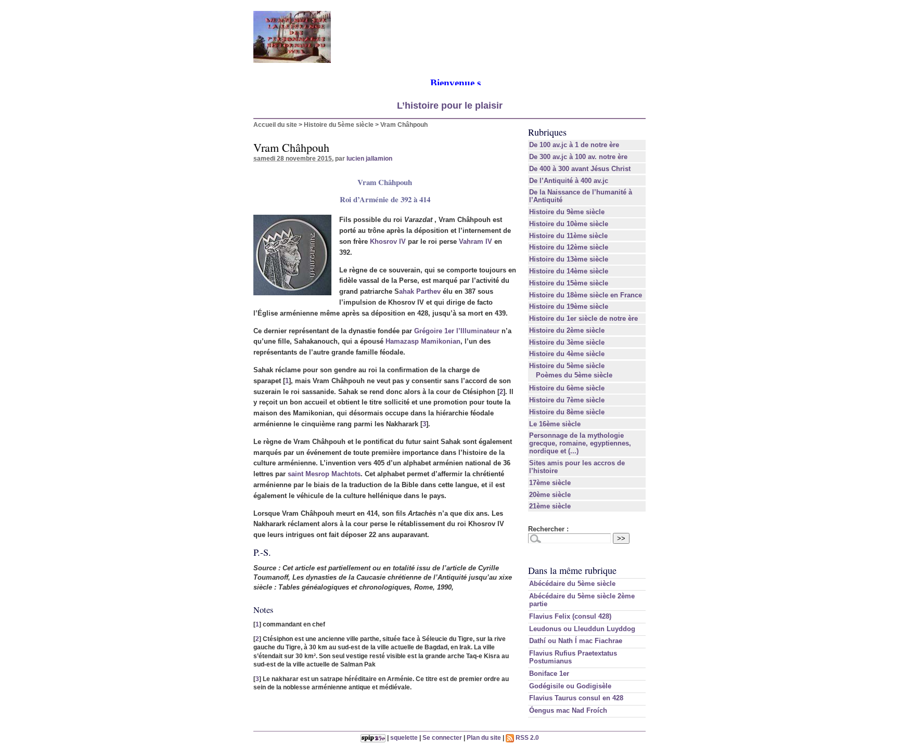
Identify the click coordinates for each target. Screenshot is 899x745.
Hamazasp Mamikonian (423, 341)
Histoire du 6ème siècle (567, 388)
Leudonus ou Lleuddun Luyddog (582, 629)
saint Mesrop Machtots (324, 474)
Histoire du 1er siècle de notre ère (583, 318)
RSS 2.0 (526, 737)
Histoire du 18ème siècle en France (585, 295)
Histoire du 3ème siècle (567, 342)
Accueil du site (275, 124)
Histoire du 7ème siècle (567, 400)
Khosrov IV (388, 241)
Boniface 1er (549, 673)
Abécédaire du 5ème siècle (572, 583)
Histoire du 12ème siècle (568, 247)
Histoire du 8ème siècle (567, 412)
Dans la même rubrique (572, 570)
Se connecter (442, 737)
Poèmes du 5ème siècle (574, 375)
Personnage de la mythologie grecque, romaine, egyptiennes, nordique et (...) (580, 443)
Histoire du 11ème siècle (568, 236)
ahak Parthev (420, 291)
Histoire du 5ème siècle (339, 124)
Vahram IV (475, 241)
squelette (404, 737)
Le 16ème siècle (555, 424)
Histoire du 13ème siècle (568, 259)
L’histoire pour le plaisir (450, 105)
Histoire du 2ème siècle (567, 330)
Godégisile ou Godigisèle (570, 686)
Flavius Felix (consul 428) (570, 616)
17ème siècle (550, 483)
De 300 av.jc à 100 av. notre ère (578, 157)
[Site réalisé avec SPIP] (373, 737)
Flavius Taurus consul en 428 (576, 698)
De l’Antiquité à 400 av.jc (568, 181)
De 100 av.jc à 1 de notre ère (574, 145)
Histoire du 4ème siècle (567, 354)
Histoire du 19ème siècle (568, 306)
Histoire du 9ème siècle (567, 212)
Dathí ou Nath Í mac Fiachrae (575, 641)
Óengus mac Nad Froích (568, 710)
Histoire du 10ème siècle (568, 224)
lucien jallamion (369, 158)
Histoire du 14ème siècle (568, 271)
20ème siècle (550, 495)
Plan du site (484, 737)
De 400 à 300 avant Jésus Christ (580, 169)
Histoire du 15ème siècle (568, 283)
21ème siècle (550, 506)
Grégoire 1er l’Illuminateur (456, 331)
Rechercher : (548, 529)
